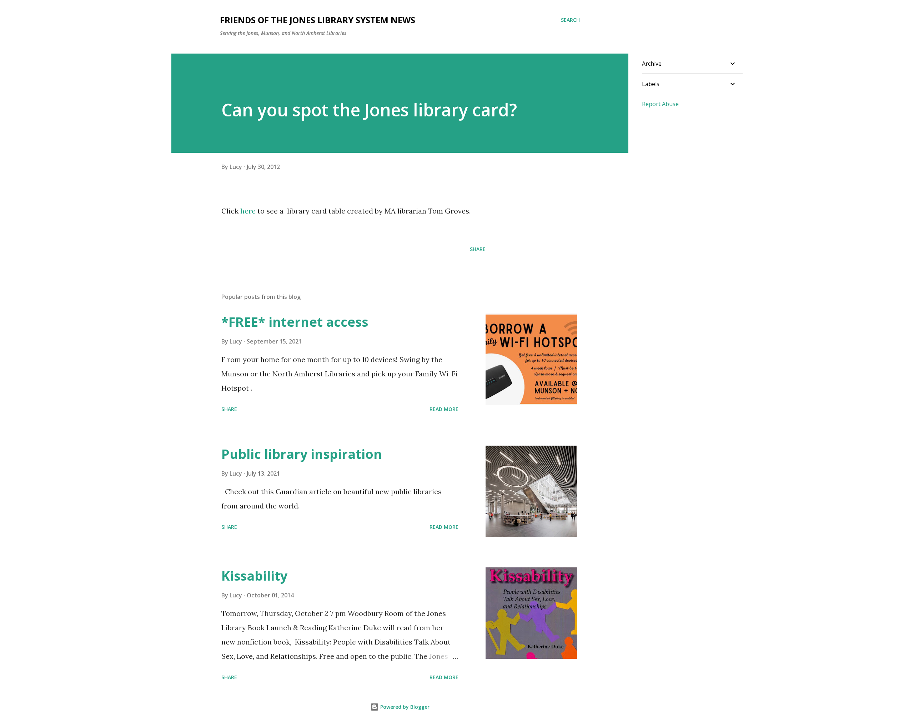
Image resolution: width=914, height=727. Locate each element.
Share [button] (478, 249)
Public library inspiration (301, 454)
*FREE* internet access (294, 322)
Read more (444, 409)
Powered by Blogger (404, 706)
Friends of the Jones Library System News (317, 20)
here (248, 210)
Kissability (254, 576)
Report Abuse (660, 104)
